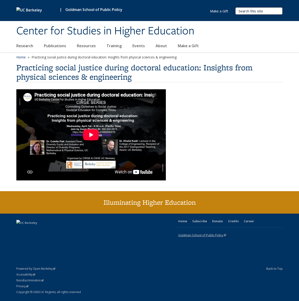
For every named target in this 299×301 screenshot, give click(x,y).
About (162, 45)
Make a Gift (188, 45)
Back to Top (274, 268)
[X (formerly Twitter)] (20, 230)
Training (115, 45)
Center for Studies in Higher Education (105, 31)
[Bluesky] (57, 230)
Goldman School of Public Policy (93, 9)
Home (21, 57)
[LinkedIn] (30, 230)
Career (249, 221)
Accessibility (25, 274)
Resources (87, 45)
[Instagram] (48, 230)
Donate (217, 221)
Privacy (22, 286)
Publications (55, 45)
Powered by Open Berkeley (35, 269)
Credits (233, 221)
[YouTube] (39, 230)
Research (25, 45)
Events (139, 45)
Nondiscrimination (30, 280)
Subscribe (199, 221)
